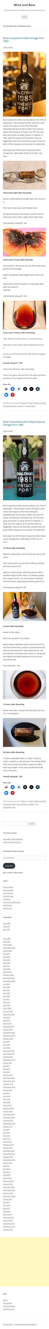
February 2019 (8, 1026)
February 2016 (8, 1108)
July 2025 (6, 954)
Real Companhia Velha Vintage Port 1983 (23, 39)
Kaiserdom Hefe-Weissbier (13, 839)
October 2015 (8, 1120)
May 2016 (6, 1099)
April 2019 (6, 1020)
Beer (4, 923)
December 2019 (9, 1014)
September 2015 (9, 1123)
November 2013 (9, 1190)
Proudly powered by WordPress (26, 1324)
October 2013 (8, 1193)
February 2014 (8, 1181)
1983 (36, 403)
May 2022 (6, 996)
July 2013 (6, 1202)
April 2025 (6, 963)
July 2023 (6, 984)
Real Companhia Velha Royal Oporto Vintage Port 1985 (24, 423)
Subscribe (9, 866)
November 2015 (9, 1117)
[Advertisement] (24, 1261)
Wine (23, 403)
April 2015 (6, 1139)
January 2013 (8, 1220)
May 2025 (6, 960)
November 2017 (9, 1054)
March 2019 (7, 1023)
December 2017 (9, 1051)
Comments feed (9, 1306)
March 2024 (7, 972)
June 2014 (6, 1169)
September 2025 (9, 948)
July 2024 (6, 966)
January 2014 (8, 1184)
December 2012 (9, 1223)
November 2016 (9, 1081)
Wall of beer (7, 905)
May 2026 (6, 939)
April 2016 (6, 1102)
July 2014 (6, 1166)
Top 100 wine (8, 893)
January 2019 (8, 1029)
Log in (5, 1300)
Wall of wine (7, 908)
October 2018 (8, 1039)
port (40, 403)
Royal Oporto (22, 804)
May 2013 (6, 1208)
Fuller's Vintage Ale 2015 (12, 842)
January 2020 (8, 1011)
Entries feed (7, 1303)
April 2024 (6, 969)
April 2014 (6, 1175)
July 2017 (6, 1066)
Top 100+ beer (8, 896)
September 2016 (9, 1087)
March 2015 (7, 1142)
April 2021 (6, 1005)
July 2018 (6, 1042)
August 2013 (7, 1199)
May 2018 (6, 1045)
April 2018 (6, 1048)
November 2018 (9, 1036)
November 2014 (9, 1154)
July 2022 (6, 990)
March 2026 (7, 945)
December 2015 (9, 1114)
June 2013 (6, 1205)
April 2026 (6, 942)
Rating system (8, 890)
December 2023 (9, 978)
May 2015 (6, 1136)
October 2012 (8, 1229)
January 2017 (8, 1075)
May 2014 (6, 1172)
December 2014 (9, 1151)
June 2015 (6, 1132)
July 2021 (6, 999)
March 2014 (7, 1178)
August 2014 (7, 1163)
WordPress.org (8, 1309)
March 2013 (7, 1214)
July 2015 (6, 1129)
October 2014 (8, 1157)
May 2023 (6, 987)
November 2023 (9, 981)
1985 (36, 801)
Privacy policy (8, 887)
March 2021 (7, 1008)
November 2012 (9, 1226)
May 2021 (6, 1002)
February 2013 (8, 1217)
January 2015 (8, 1148)
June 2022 (6, 993)
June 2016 (6, 1096)
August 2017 (7, 1063)
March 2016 (7, 1105)
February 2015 (8, 1145)
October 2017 (8, 1057)
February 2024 (8, 975)
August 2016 (7, 1090)
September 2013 (9, 1196)
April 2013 (6, 1211)
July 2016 (6, 1093)
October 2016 (8, 1084)
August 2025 (7, 951)
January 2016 (8, 1111)
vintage (19, 406)
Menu (24, 17)
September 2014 (9, 1160)
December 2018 (9, 1032)
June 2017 (6, 1069)
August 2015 (7, 1126)
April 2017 (6, 1072)
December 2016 (9, 1078)
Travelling (6, 899)
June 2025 (6, 957)
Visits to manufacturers (11, 902)
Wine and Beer (24, 5)
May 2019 (6, 1017)
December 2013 (9, 1187)
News (5, 926)
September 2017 (9, 1060)
